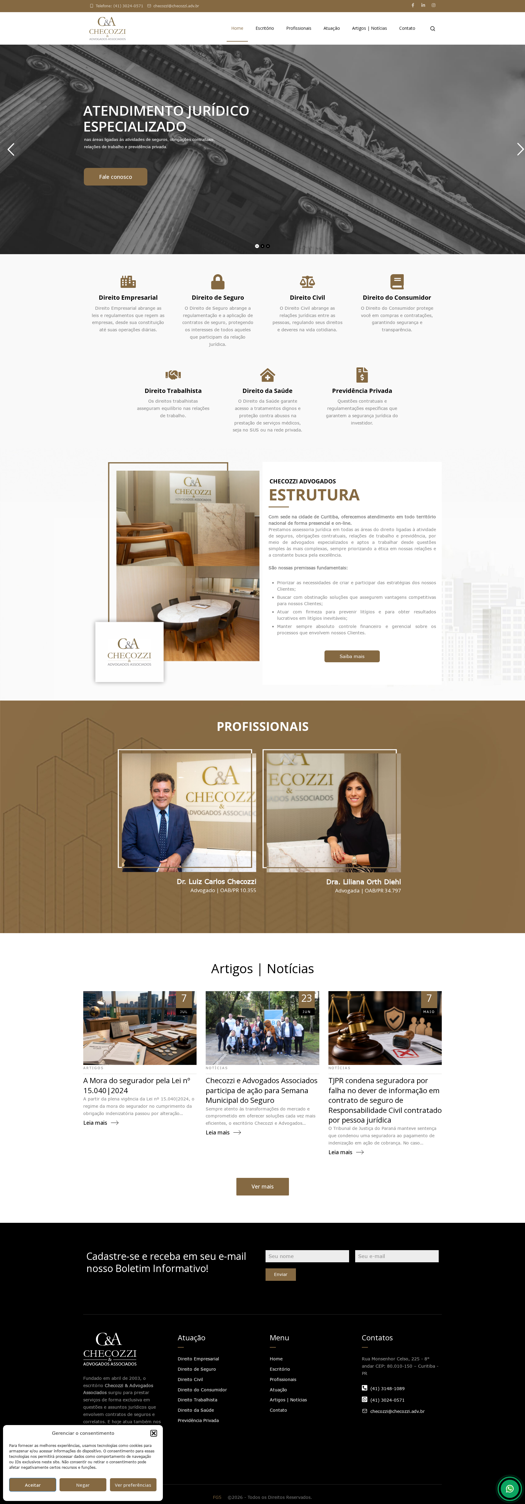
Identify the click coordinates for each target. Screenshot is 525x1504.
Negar (83, 1485)
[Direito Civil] (307, 281)
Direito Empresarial (128, 297)
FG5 (217, 1497)
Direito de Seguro (218, 297)
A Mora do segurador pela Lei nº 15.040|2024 (136, 1085)
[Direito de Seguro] (217, 281)
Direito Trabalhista (173, 391)
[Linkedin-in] (423, 5)
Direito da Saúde (267, 391)
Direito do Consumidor (397, 297)
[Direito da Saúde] (267, 375)
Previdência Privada (362, 391)
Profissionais (298, 28)
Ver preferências (133, 1485)
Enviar (280, 1274)
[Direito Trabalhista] (173, 375)
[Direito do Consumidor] (397, 281)
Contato (407, 28)
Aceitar (33, 1485)
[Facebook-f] (413, 5)
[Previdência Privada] (362, 375)
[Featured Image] (140, 1028)
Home (237, 28)
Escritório (265, 28)
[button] (154, 1433)
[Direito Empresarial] (128, 281)
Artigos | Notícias (369, 28)
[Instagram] (433, 5)
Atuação (332, 28)
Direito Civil (307, 297)
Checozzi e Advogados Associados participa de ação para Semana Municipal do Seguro (261, 1090)
